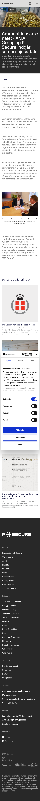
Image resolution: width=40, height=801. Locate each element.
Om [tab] (32, 360)
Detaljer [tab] (20, 360)
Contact (5, 569)
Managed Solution (9, 695)
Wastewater (7, 653)
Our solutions (7, 557)
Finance (5, 621)
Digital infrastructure (10, 645)
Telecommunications (10, 613)
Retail (4, 633)
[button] (30, 3)
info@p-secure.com (10, 724)
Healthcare (6, 641)
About (4, 561)
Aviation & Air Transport (11, 602)
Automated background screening (16, 691)
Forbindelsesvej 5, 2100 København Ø (17, 716)
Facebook (9, 741)
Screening (6, 670)
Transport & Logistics (11, 617)
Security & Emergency (11, 637)
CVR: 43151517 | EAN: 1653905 (14, 720)
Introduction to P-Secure (12, 553)
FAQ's (4, 573)
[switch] (34, 406)
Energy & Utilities (9, 606)
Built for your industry (10, 666)
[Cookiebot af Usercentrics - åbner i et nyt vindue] (23, 354)
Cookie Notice (8, 585)
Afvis (20, 445)
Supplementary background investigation (19, 699)
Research (6, 625)
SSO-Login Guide (9, 588)
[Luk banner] (36, 354)
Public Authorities (9, 629)
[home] (7, 3)
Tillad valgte (20, 437)
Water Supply (7, 649)
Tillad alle (20, 430)
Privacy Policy (8, 581)
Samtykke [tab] (7, 360)
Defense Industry (9, 609)
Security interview (9, 703)
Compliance (7, 678)
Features (5, 674)
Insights (5, 565)
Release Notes (8, 577)
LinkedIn (8, 737)
